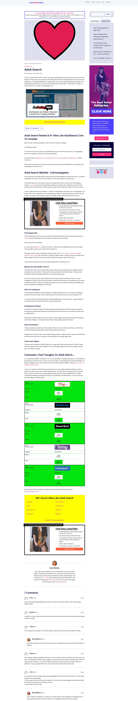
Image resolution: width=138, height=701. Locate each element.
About (102, 2)
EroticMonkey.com (71, 158)
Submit (102, 154)
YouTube (53, 579)
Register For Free (101, 138)
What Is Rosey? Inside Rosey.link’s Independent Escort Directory (101, 37)
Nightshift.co (39, 158)
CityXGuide (30, 514)
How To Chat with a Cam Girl (102, 58)
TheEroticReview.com (49, 158)
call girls (32, 185)
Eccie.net (60, 158)
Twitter (47, 577)
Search (108, 14)
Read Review (59, 393)
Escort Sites (28, 66)
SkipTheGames (31, 510)
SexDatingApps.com (32, 491)
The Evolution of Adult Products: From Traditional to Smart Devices (102, 45)
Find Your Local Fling (66, 203)
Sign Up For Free (69, 223)
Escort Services (65, 253)
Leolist (28, 506)
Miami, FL (38, 247)
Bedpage (58, 514)
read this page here (60, 582)
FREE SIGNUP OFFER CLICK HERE (54, 122)
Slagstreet (58, 510)
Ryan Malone (29, 73)
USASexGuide (59, 502)
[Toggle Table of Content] (41, 128)
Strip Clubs (33, 255)
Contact (108, 2)
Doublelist (29, 502)
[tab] (94, 21)
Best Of (93, 2)
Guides (98, 2)
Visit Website (58, 399)
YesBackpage (59, 506)
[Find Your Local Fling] (40, 214)
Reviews (87, 2)
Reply (82, 598)
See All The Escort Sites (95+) (54, 520)
